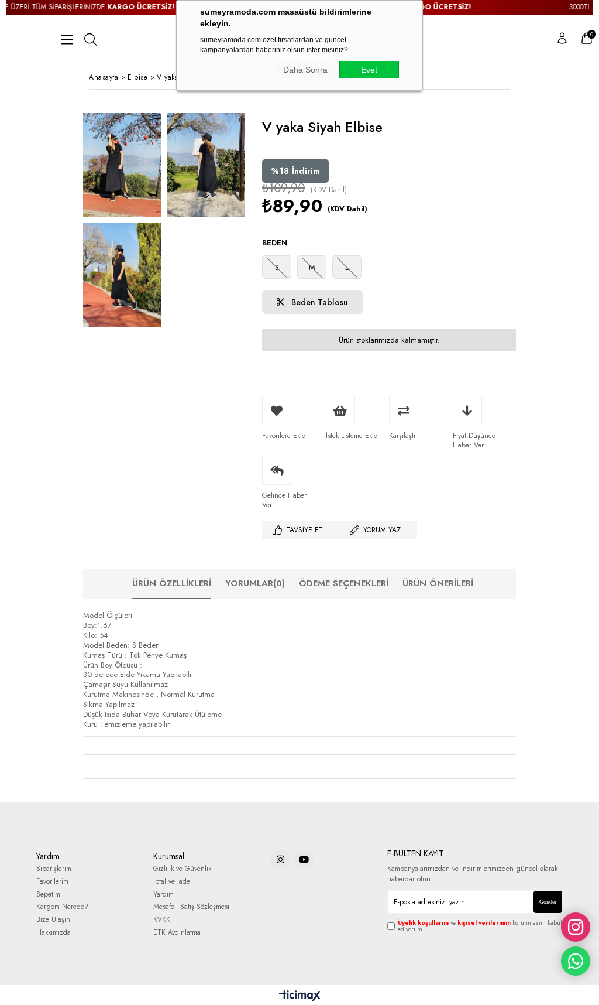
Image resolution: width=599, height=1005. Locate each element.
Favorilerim (52, 882)
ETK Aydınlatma (177, 933)
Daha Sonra (305, 69)
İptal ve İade (171, 882)
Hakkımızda (53, 933)
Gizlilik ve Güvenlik (182, 869)
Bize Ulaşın (53, 920)
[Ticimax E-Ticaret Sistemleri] (300, 996)
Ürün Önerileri (437, 583)
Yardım (163, 895)
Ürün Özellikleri (171, 583)
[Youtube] (304, 859)
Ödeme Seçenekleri (343, 583)
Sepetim (48, 895)
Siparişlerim (53, 869)
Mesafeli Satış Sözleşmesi (191, 907)
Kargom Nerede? (62, 907)
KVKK (161, 920)
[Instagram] (280, 859)
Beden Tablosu (318, 302)
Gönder (547, 901)
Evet (369, 69)
